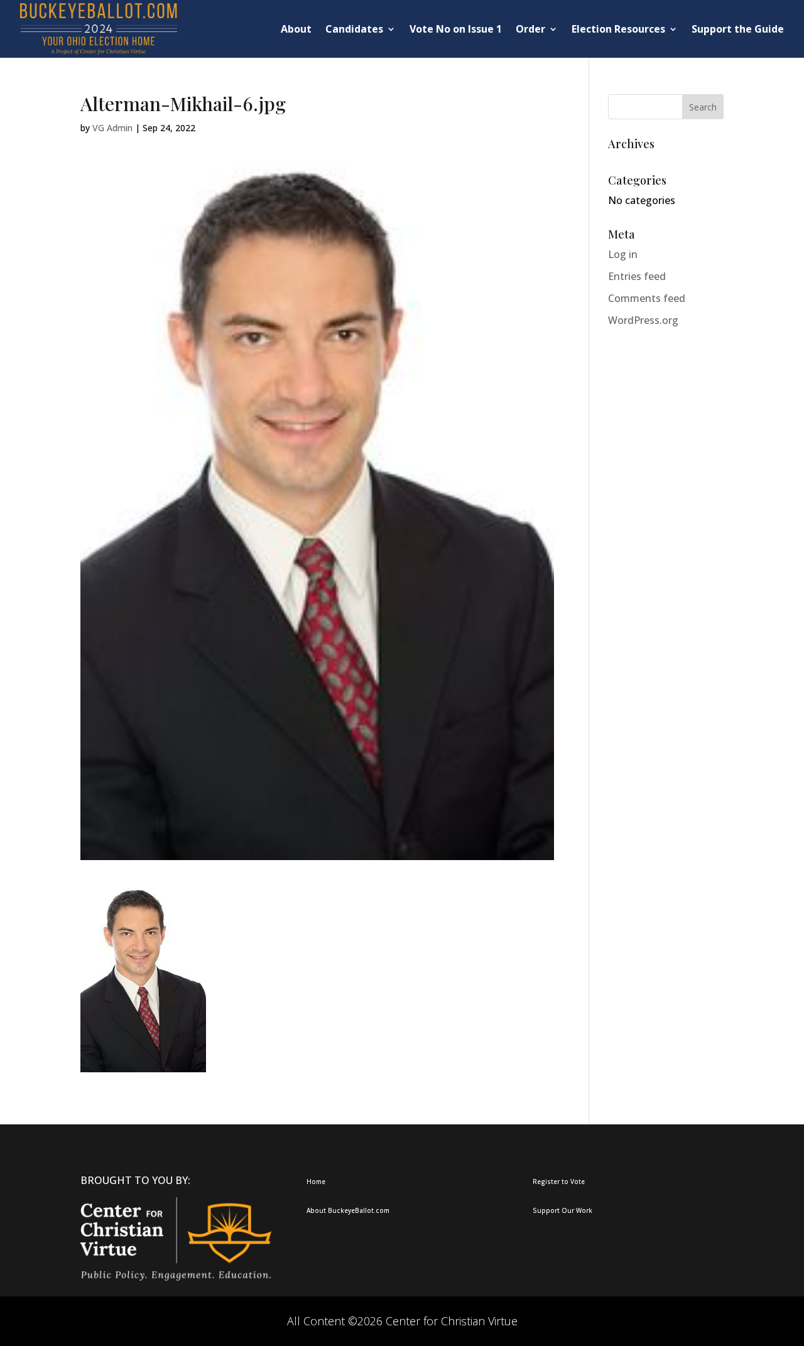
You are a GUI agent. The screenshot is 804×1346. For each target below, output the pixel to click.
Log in (623, 254)
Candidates (354, 29)
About (296, 29)
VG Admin (112, 128)
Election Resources (618, 29)
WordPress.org (643, 320)
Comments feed (646, 298)
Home (316, 1181)
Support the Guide (738, 29)
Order (530, 29)
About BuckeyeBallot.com (348, 1210)
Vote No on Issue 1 (456, 29)
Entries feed (637, 276)
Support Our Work (562, 1210)
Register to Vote (559, 1181)
